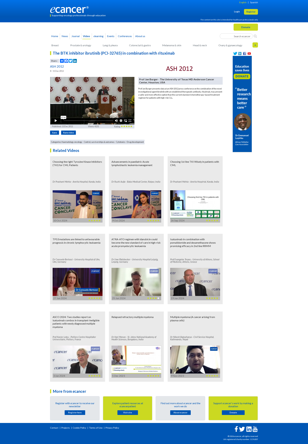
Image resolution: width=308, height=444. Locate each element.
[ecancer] (70, 9)
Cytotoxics (120, 142)
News (65, 36)
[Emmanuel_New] (242, 103)
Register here (75, 412)
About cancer (180, 412)
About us (140, 36)
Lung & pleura (110, 45)
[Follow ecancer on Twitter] (242, 428)
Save (54, 132)
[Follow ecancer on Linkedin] (249, 428)
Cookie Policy (79, 427)
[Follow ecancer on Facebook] (236, 428)
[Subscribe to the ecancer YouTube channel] (255, 428)
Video (86, 36)
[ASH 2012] (179, 69)
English (243, 2)
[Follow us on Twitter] (235, 54)
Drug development (135, 142)
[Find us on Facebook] (245, 54)
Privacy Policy (112, 427)
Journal (76, 36)
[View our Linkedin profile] (240, 54)
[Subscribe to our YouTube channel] (249, 54)
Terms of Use (96, 427)
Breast (55, 45)
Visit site (127, 412)
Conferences (125, 36)
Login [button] (237, 11)
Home (54, 36)
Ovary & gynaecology (230, 45)
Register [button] (251, 11)
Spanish (254, 2)
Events (110, 36)
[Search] (255, 36)
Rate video (68, 132)
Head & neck (200, 45)
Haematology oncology (72, 142)
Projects (65, 427)
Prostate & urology (80, 45)
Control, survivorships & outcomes (99, 142)
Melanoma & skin (171, 45)
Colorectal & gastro (140, 45)
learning (98, 36)
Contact (54, 427)
